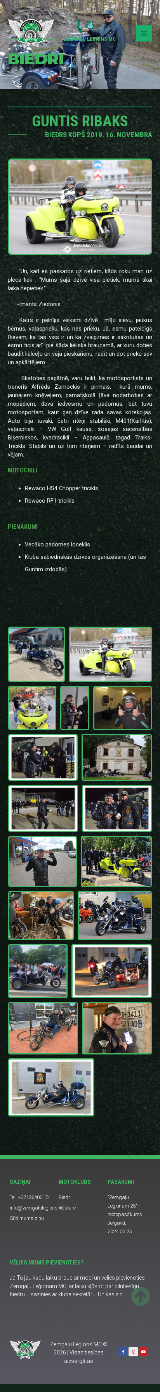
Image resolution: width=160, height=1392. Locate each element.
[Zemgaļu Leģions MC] (31, 33)
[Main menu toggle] (144, 33)
